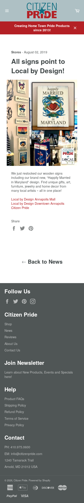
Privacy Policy (14, 425)
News (8, 330)
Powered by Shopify (39, 480)
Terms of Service (16, 418)
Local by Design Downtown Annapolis (37, 203)
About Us (10, 343)
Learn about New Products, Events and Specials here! (38, 374)
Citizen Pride (20, 207)
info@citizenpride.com (26, 453)
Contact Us (12, 350)
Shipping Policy (15, 405)
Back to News (44, 261)
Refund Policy (14, 411)
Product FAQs (14, 399)
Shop (8, 324)
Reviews (10, 337)
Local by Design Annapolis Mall (33, 199)
